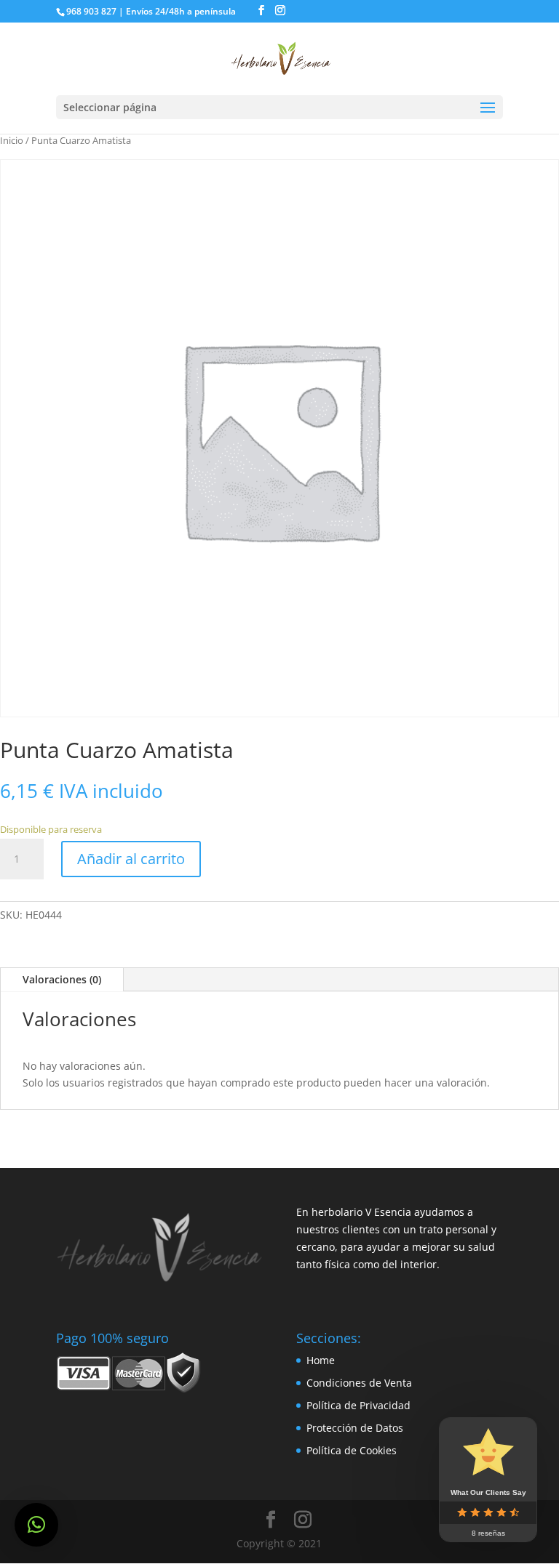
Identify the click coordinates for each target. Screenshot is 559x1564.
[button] (36, 1525)
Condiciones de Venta (359, 1383)
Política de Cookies (351, 1450)
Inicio (11, 140)
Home (320, 1360)
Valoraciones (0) (62, 979)
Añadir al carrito (131, 858)
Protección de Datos (354, 1428)
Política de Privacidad (358, 1405)
